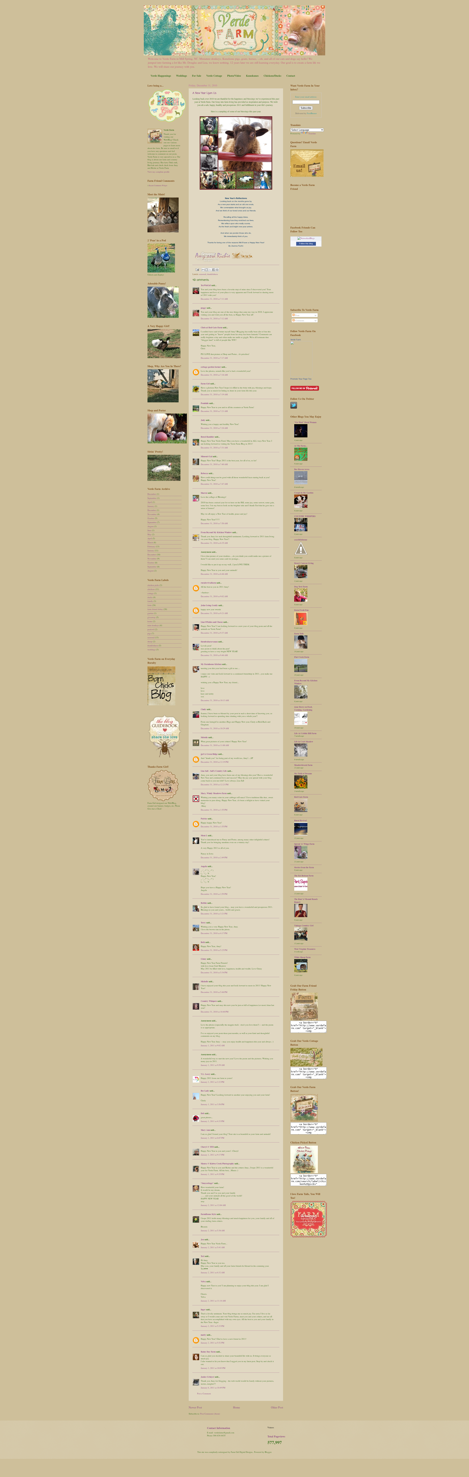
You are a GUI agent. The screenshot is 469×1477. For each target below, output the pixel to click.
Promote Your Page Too (300, 379)
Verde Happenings (161, 76)
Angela (204, 866)
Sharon (204, 492)
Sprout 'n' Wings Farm (304, 843)
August (150, 526)
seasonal (202, 274)
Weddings (181, 76)
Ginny (203, 958)
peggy (203, 307)
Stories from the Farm (304, 867)
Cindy (203, 709)
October (150, 518)
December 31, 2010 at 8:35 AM (214, 543)
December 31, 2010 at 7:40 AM (214, 464)
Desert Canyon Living (304, 563)
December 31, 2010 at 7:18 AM (214, 374)
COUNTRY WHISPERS (304, 516)
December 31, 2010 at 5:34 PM (214, 972)
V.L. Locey (205, 1074)
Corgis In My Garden (303, 492)
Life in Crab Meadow (303, 741)
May (149, 534)
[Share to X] (210, 270)
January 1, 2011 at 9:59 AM (213, 1065)
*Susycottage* (207, 1183)
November (151, 514)
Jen (202, 1239)
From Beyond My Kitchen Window (216, 532)
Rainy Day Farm (208, 1351)
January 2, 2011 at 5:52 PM (212, 1342)
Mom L (204, 835)
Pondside (205, 403)
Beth (203, 942)
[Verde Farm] (301, 375)
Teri (202, 1256)
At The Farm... (300, 445)
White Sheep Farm (302, 957)
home (149, 621)
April (149, 502)
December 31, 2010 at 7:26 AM (214, 428)
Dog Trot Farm (301, 586)
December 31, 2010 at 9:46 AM (214, 655)
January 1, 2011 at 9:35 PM (212, 1174)
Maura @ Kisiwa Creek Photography (217, 1163)
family (150, 601)
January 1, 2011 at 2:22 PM (212, 1082)
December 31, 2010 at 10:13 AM (215, 700)
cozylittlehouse (300, 539)
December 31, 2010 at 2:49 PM (214, 857)
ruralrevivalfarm (208, 582)
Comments (299, 320)
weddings (151, 649)
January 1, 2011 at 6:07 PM (212, 1137)
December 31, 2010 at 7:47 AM (214, 483)
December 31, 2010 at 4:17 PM (214, 933)
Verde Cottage (214, 76)
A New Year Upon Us (204, 93)
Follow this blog (306, 243)
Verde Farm (295, 340)
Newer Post (195, 1407)
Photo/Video (234, 76)
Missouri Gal (206, 456)
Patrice (204, 818)
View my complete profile (158, 171)
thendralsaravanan (209, 641)
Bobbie (204, 903)
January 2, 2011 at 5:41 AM (213, 1247)
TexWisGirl (206, 285)
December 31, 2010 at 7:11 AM (214, 298)
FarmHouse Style (208, 1214)
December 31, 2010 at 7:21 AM (214, 411)
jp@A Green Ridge (209, 754)
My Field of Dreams (303, 773)
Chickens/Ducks (272, 76)
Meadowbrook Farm (303, 765)
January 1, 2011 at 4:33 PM (212, 1121)
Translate (312, 133)
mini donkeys (153, 625)
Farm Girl (205, 383)
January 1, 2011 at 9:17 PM (212, 1154)
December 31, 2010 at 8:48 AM (214, 574)
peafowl (150, 629)
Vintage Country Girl (303, 925)
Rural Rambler (207, 436)
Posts (297, 315)
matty (203, 1334)
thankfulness (212, 274)
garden (150, 613)
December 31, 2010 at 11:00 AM (215, 745)
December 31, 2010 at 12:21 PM (214, 784)
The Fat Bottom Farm (303, 875)
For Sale (196, 76)
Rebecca (204, 473)
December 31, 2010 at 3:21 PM (214, 913)
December (151, 494)
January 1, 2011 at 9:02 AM (213, 1045)
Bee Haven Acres (301, 469)
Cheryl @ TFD (207, 1146)
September (151, 498)
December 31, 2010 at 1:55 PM (214, 809)
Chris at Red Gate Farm (211, 327)
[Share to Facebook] (213, 270)
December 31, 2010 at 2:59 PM (214, 894)
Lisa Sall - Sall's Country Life (214, 770)
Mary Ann (205, 1130)
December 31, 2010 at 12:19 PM (214, 762)
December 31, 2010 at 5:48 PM (214, 992)
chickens (151, 589)
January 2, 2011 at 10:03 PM (213, 1368)
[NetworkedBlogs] (306, 238)
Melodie (204, 737)
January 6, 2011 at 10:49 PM (213, 1387)
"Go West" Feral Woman (305, 422)
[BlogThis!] (206, 270)
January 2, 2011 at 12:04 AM (213, 1205)
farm (149, 605)
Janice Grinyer (207, 1376)
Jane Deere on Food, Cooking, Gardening (303, 708)
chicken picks (153, 585)
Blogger (268, 1452)
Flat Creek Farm (301, 657)
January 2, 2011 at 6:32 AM (213, 1272)
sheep (149, 641)
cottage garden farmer (211, 366)
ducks (149, 597)
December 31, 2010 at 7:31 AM (214, 447)
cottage (150, 593)
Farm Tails (299, 633)
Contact (290, 76)
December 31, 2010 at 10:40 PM (214, 1011)
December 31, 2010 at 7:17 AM (214, 358)
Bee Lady (205, 1090)
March (150, 542)
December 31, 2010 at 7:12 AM (214, 318)
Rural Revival (300, 820)
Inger (203, 1309)
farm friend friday (155, 609)
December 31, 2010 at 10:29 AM (215, 728)
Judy (203, 420)
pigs (149, 633)
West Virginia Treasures (304, 949)
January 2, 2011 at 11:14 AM (213, 1300)
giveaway (151, 617)
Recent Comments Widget (158, 185)
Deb (202, 1113)
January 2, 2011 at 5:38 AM (213, 1230)
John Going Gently (209, 605)
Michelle (204, 981)
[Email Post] (197, 269)
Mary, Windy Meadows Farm (214, 793)
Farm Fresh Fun (301, 610)
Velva (203, 1281)
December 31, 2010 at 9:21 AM (214, 613)
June (149, 530)
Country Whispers (209, 1001)
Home (236, 1407)
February (151, 546)
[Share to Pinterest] (217, 270)
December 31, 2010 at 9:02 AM (214, 596)
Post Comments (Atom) (210, 1413)
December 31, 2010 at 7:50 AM (214, 523)
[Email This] (203, 270)
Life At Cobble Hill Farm (305, 733)
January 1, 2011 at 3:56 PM (212, 1104)
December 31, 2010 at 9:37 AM (214, 632)
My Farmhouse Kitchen (211, 664)
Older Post (277, 1407)
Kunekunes (252, 76)
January (150, 506)
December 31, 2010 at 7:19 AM (214, 394)
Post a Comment (204, 1393)
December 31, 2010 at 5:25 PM (214, 950)
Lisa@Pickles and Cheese (212, 622)
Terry (203, 922)
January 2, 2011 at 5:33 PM (212, 1326)
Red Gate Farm (301, 797)
